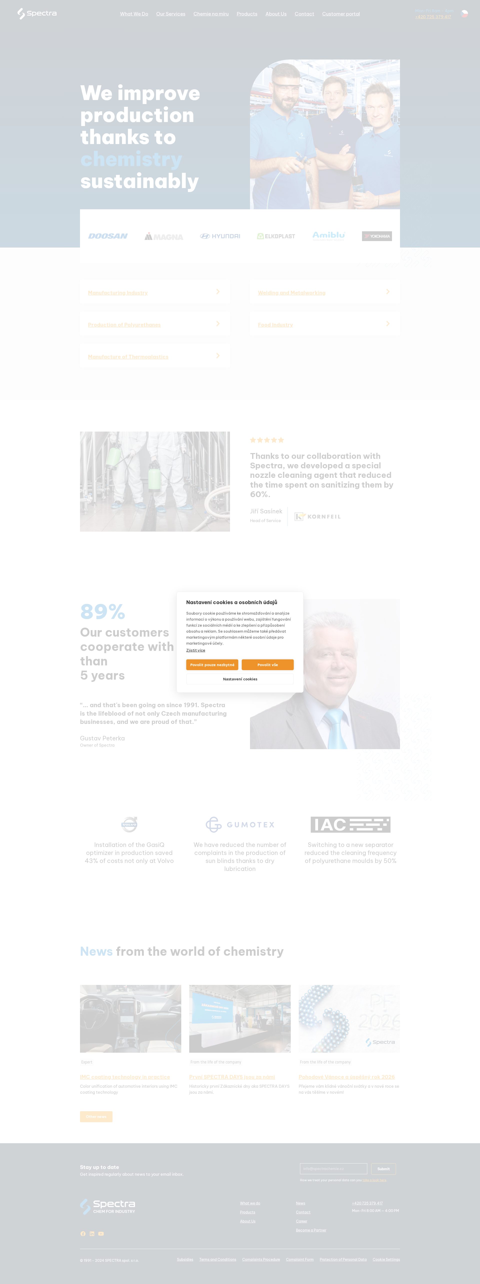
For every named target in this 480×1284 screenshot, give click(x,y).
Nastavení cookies (240, 678)
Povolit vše (268, 664)
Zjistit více (195, 650)
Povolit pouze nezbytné (212, 664)
